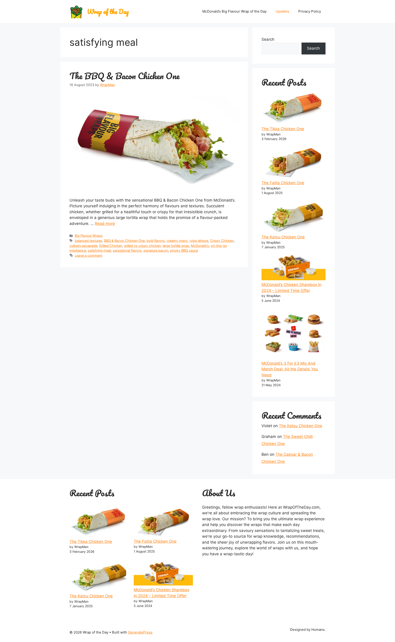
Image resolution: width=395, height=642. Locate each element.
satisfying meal (99, 250)
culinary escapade (83, 246)
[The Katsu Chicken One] (294, 216)
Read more (105, 223)
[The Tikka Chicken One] (294, 107)
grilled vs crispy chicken (142, 246)
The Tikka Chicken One (283, 129)
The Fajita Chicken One (283, 183)
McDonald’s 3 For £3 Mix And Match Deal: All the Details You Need (290, 369)
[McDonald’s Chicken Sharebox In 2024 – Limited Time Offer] (294, 267)
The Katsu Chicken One (283, 237)
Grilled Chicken (110, 246)
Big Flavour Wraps (89, 235)
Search (268, 39)
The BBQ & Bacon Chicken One (124, 76)
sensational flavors (127, 250)
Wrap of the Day (108, 11)
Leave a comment (88, 255)
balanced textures (88, 241)
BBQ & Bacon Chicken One (124, 241)
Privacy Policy (309, 11)
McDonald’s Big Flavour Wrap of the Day (234, 11)
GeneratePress (140, 632)
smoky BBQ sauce (184, 250)
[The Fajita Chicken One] (294, 161)
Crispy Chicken (222, 241)
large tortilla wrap (176, 246)
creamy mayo (177, 241)
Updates (282, 11)
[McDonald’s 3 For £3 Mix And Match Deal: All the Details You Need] (294, 333)
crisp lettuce (198, 241)
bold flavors (156, 241)
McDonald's (200, 246)
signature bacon (155, 250)
